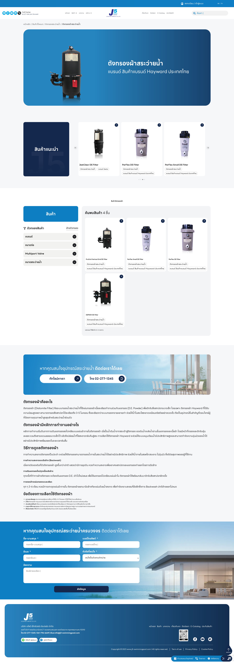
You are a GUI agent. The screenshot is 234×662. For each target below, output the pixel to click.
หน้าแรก (152, 626)
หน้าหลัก (26, 24)
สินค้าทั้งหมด (37, 24)
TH (222, 4)
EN (218, 4)
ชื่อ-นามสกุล (30, 538)
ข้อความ (27, 565)
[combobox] (210, 13)
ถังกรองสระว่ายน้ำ (52, 24)
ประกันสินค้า (207, 626)
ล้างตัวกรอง (72, 228)
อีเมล (26, 551)
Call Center (26, 12)
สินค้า (159, 626)
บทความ (166, 626)
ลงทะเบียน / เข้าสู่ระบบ (194, 3)
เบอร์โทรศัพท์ (89, 538)
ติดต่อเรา (185, 626)
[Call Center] (19, 13)
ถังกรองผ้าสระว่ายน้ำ (87, 169)
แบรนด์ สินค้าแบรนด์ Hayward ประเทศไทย (138, 173)
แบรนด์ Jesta (103, 169)
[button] (75, 148)
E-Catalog (196, 626)
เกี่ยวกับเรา (176, 626)
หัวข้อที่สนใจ (89, 551)
